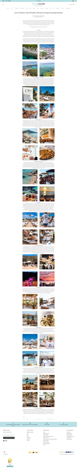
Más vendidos (17, 8)
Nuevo (8, 8)
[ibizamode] (38, 4)
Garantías (28, 439)
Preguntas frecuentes (30, 432)
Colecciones (58, 8)
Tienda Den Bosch (69, 433)
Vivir (54, 8)
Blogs (44, 432)
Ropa (27, 8)
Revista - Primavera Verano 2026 (48, 436)
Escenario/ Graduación (46, 443)
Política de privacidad (71, 454)
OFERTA (12, 8)
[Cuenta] (69, 4)
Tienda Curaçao (69, 437)
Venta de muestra (45, 440)
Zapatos (34, 8)
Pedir (27, 433)
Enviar (28, 436)
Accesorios (42, 8)
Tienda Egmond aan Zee (70, 436)
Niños (51, 8)
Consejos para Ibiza (46, 433)
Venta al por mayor (46, 437)
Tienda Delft (68, 432)
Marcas (63, 8)
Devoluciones (29, 437)
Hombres (46, 8)
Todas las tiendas (69, 439)
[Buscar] (3, 4)
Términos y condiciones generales (63, 454)
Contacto (28, 440)
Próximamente (22, 8)
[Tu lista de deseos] (71, 4)
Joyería (38, 8)
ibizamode (6, 454)
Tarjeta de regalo (67, 8)
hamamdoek (48, 409)
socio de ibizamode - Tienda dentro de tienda (50, 439)
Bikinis (30, 8)
